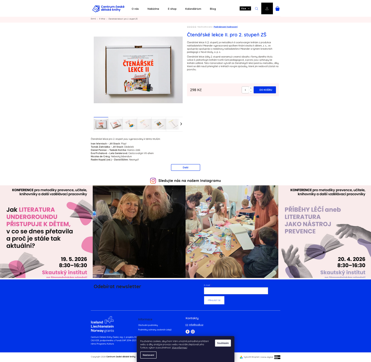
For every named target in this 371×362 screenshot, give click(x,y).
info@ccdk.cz (196, 324)
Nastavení (148, 355)
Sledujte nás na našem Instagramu (189, 180)
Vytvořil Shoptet (251, 357)
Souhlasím (223, 343)
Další (185, 167)
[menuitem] (135, 9)
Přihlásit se (214, 300)
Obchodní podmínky (148, 325)
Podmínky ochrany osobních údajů (155, 329)
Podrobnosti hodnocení (226, 26)
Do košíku (265, 89)
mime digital (266, 357)
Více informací (179, 347)
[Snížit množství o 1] (251, 91)
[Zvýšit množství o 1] (251, 88)
